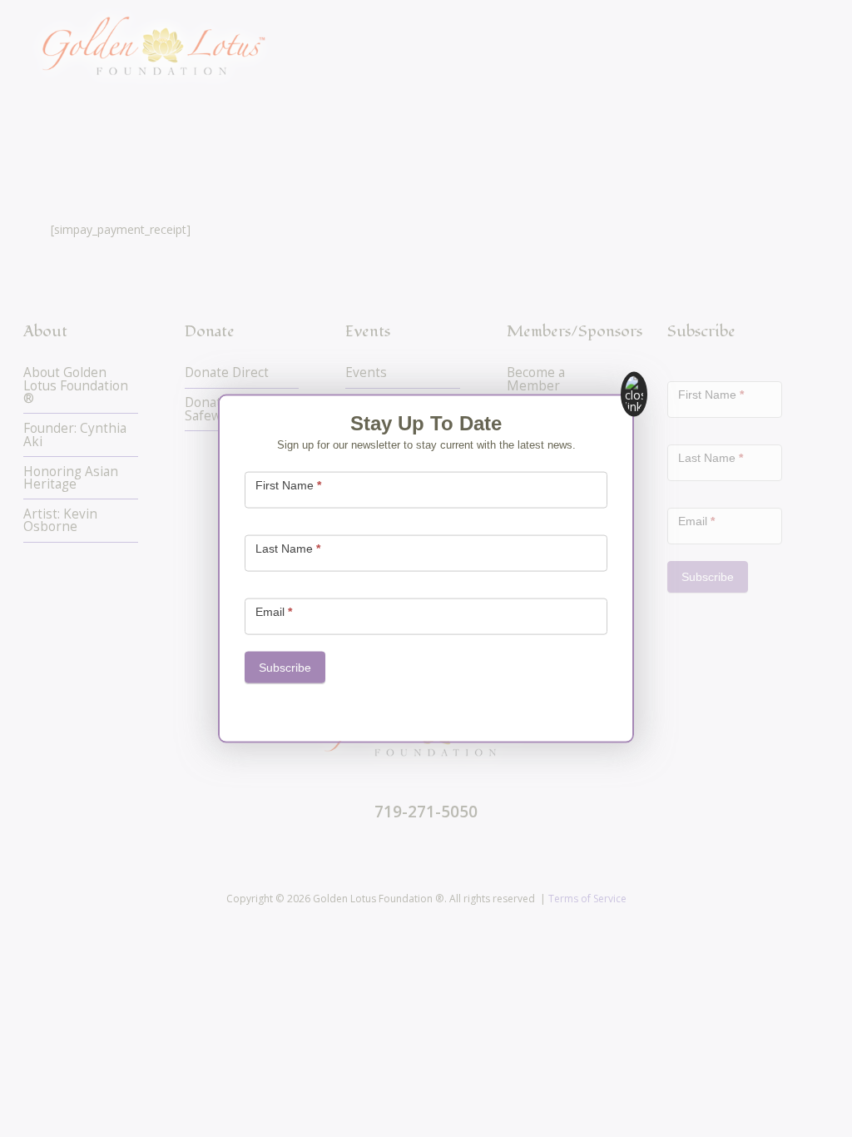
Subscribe (285, 667)
